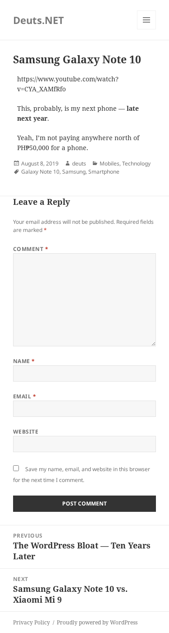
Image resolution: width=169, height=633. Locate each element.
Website (25, 431)
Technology (136, 163)
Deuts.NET (38, 20)
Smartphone (103, 171)
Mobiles (109, 163)
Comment (30, 249)
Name (24, 361)
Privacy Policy (31, 622)
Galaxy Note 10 (40, 171)
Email (24, 396)
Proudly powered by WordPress (97, 622)
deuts (79, 163)
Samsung (74, 171)
